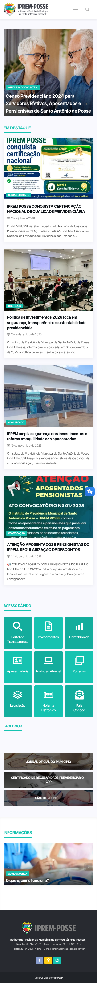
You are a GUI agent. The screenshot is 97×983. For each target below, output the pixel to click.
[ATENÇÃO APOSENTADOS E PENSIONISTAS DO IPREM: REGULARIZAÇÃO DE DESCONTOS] (48, 507)
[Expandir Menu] (75, 9)
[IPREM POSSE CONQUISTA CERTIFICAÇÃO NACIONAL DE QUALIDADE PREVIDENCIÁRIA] (48, 169)
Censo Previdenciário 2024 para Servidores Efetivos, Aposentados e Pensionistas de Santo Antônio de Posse (48, 103)
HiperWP (58, 977)
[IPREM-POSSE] (26, 9)
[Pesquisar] (87, 9)
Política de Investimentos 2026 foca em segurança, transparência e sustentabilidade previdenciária (46, 322)
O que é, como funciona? (27, 880)
